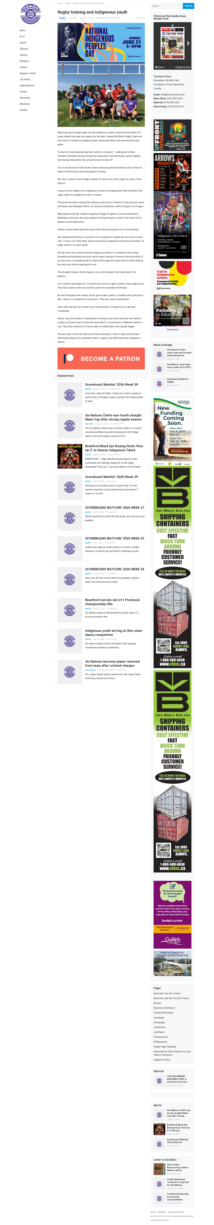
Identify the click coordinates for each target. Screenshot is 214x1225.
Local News (90, 670)
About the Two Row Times (167, 993)
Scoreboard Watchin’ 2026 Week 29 (111, 477)
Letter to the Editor (165, 1160)
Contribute (159, 1017)
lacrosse (89, 424)
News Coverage (163, 345)
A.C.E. (22, 36)
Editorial (24, 48)
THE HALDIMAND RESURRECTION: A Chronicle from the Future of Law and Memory (177, 1079)
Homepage (159, 1022)
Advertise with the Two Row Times (171, 998)
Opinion (23, 55)
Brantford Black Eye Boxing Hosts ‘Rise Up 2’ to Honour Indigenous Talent (178, 1127)
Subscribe (25, 97)
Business (24, 61)
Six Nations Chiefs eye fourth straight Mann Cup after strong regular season (178, 1113)
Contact (23, 110)
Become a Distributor (164, 1008)
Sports (23, 42)
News (23, 30)
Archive (157, 1003)
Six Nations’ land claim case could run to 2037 (179, 366)
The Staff (73, 18)
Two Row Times (164, 1216)
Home (60, 3)
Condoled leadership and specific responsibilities (178, 1197)
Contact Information (164, 1012)
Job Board (25, 79)
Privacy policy (161, 1037)
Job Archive (160, 1027)
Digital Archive (27, 85)
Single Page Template (165, 1046)
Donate (23, 91)
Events (88, 454)
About (153, 1212)
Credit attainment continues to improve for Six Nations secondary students (178, 1182)
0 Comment (111, 481)
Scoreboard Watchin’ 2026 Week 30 (111, 384)
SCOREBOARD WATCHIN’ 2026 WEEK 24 (114, 569)
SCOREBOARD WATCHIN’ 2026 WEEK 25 (114, 538)
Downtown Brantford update (177, 380)
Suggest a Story (28, 73)
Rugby (68, 3)
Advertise (25, 104)
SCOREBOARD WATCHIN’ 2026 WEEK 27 (114, 507)
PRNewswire (160, 1041)
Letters (23, 67)
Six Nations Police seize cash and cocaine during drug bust (179, 352)
